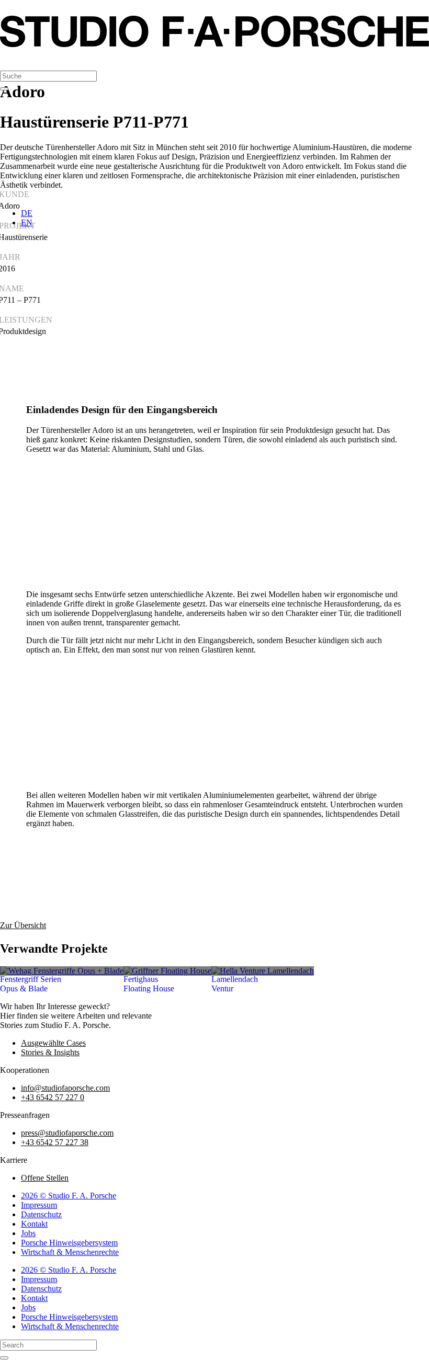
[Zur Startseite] (214, 44)
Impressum (39, 1205)
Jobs (28, 1233)
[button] (10, 60)
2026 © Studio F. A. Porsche (68, 1195)
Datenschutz (41, 1214)
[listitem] (61, 971)
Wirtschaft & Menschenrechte (70, 1252)
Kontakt (34, 1223)
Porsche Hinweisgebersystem (69, 1242)
